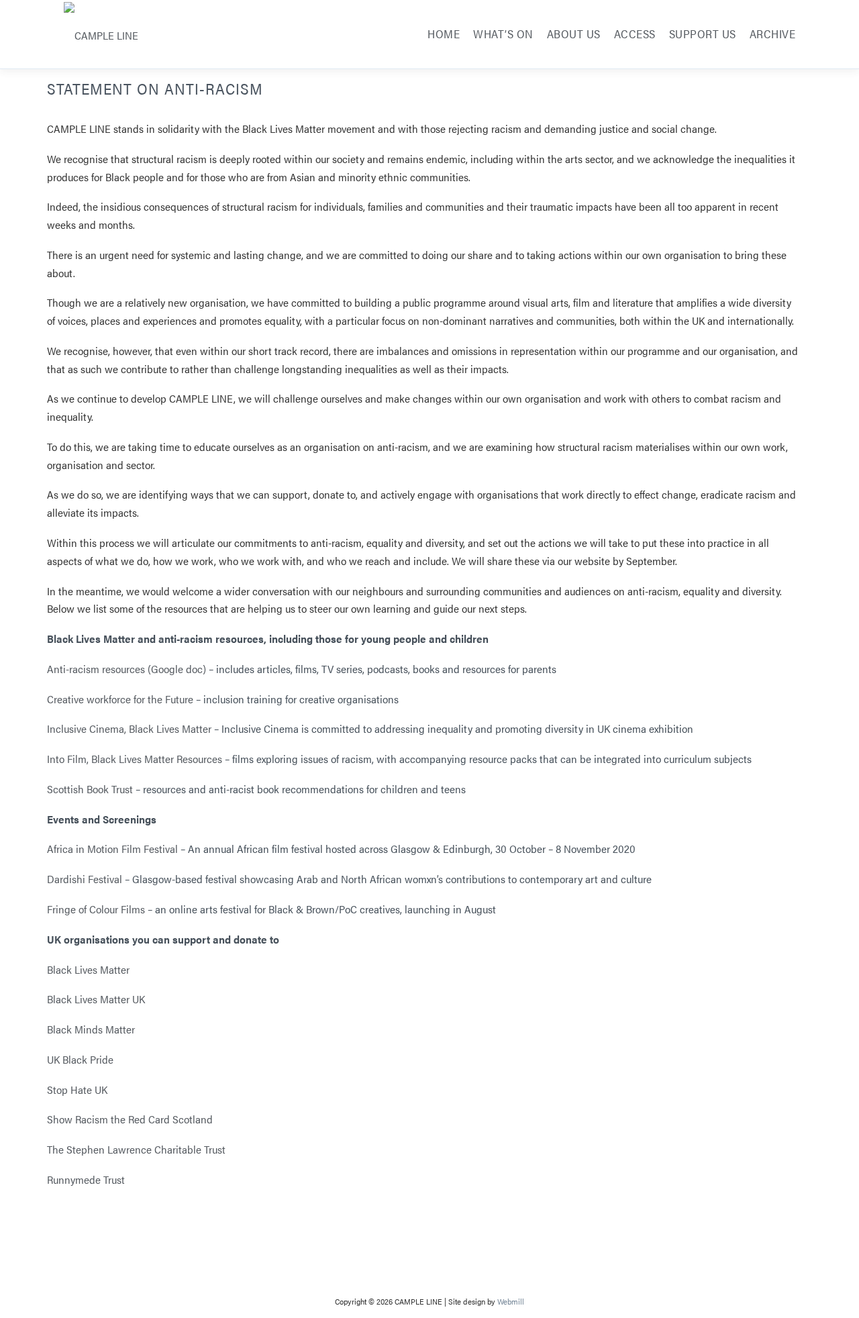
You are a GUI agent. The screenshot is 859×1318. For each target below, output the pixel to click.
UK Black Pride (80, 1059)
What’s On (503, 34)
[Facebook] (410, 1274)
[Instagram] (370, 1274)
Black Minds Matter (91, 1029)
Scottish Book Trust (90, 789)
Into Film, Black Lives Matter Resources (134, 758)
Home (443, 34)
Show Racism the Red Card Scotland (131, 1119)
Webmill (510, 1301)
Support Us (702, 34)
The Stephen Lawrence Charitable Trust (136, 1149)
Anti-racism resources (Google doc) (126, 668)
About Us (574, 34)
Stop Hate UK (77, 1089)
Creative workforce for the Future (120, 699)
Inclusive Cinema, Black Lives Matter (129, 728)
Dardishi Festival (84, 878)
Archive (773, 34)
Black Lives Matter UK (97, 999)
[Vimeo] (489, 1274)
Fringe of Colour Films (96, 909)
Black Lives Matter (88, 969)
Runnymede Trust (86, 1179)
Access (635, 34)
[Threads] (450, 1274)
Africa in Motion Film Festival (112, 848)
